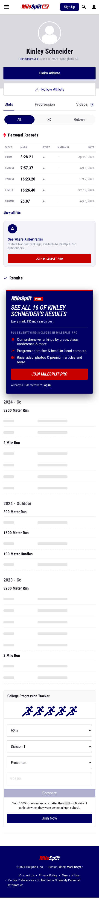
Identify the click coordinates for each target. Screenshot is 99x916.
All (19, 119)
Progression (45, 104)
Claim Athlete (49, 73)
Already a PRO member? (31, 385)
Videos (84, 104)
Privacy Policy (48, 875)
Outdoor (79, 119)
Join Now (49, 818)
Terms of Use (70, 875)
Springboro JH (29, 59)
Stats (9, 104)
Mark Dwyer (75, 867)
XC (49, 119)
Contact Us (26, 875)
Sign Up (69, 7)
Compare (49, 793)
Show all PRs (11, 213)
